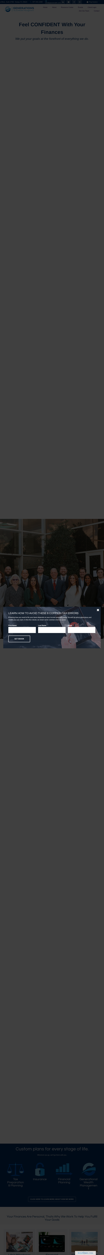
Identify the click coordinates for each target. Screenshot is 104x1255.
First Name (12, 625)
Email (70, 625)
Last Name (42, 625)
